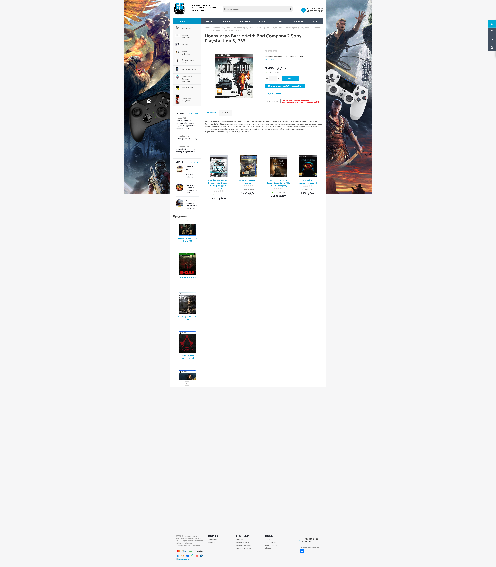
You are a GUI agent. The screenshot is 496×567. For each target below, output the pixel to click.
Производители (271, 545)
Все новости (194, 113)
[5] (276, 51)
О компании (212, 539)
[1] (266, 51)
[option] (187, 243)
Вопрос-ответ (270, 542)
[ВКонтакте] (302, 551)
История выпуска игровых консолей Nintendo (189, 172)
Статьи (262, 21)
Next (320, 149)
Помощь (269, 536)
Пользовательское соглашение (188, 545)
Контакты (298, 21)
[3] (271, 51)
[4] (274, 51)
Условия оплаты (242, 542)
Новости (211, 542)
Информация (242, 536)
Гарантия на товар (243, 548)
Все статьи (195, 162)
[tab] (270, 59)
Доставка (245, 21)
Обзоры (268, 548)
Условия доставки (243, 545)
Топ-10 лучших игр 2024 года (187, 139)
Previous (316, 149)
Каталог (182, 21)
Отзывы (280, 21)
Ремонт (210, 21)
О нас (315, 21)
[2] (269, 51)
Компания (213, 536)
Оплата (226, 21)
